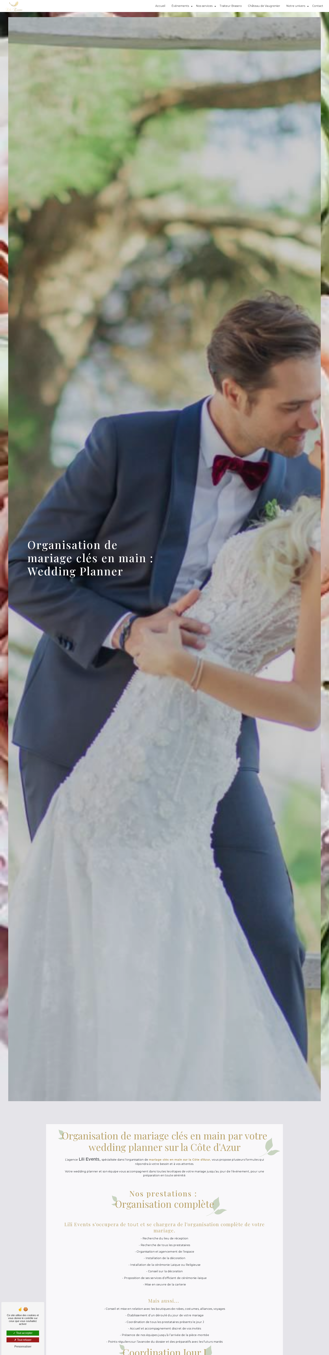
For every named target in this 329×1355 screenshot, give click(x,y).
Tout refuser (23, 1339)
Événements (180, 6)
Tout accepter (23, 1333)
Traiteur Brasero (231, 6)
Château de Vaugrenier (264, 6)
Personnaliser (22, 1346)
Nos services (204, 6)
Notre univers (295, 6)
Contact (317, 6)
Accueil (160, 6)
